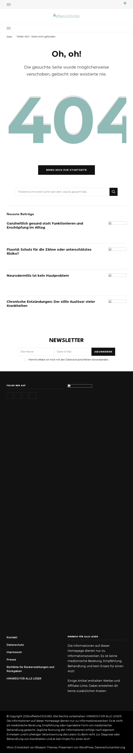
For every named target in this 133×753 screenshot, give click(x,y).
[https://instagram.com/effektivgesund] (10, 395)
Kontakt (12, 637)
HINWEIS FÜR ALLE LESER (24, 678)
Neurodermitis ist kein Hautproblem (38, 276)
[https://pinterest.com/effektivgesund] (33, 395)
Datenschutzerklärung (110, 747)
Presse (11, 659)
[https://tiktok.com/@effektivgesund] (17, 395)
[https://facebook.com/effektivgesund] (25, 395)
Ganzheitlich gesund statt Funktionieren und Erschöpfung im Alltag (45, 225)
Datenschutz (15, 644)
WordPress (86, 747)
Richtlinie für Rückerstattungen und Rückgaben (30, 669)
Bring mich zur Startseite (66, 169)
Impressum (14, 652)
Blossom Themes (46, 747)
